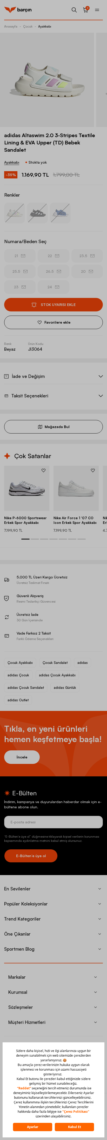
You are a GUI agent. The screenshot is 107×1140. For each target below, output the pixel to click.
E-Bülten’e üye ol (31, 856)
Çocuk (27, 26)
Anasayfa (10, 26)
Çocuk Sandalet (55, 663)
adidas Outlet (18, 700)
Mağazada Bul (57, 426)
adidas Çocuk (18, 675)
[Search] (74, 10)
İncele (22, 757)
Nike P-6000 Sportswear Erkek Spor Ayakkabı (25, 520)
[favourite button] (43, 470)
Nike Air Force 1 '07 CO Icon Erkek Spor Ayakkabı (75, 520)
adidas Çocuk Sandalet (26, 687)
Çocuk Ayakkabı (20, 663)
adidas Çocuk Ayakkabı (57, 675)
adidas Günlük (65, 687)
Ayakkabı (44, 26)
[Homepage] (17, 10)
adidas (82, 663)
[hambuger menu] (97, 10)
